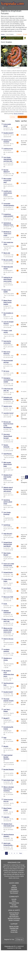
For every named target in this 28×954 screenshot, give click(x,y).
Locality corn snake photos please (8, 193)
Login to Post (22, 117)
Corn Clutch (7, 588)
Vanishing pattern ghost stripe (8, 501)
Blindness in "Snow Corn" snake (7, 233)
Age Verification (14, 916)
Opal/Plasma (8, 454)
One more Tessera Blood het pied (8, 436)
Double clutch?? (8, 133)
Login (25, 34)
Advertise (14, 887)
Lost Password (14, 891)
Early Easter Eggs (9, 780)
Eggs (5, 737)
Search (20, 34)
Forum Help (14, 932)
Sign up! (20, 939)
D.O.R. (5, 604)
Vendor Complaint (14, 920)
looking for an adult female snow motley (8, 279)
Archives (13, 117)
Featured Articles (14, 903)
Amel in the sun (8, 639)
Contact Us (14, 930)
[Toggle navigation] (3, 8)
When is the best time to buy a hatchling (9, 789)
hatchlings (7, 525)
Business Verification (14, 918)
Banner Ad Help (14, 926)
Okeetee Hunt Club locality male (8, 477)
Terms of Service (18, 113)
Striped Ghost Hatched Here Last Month (8, 544)
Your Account (14, 893)
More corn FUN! (8, 597)
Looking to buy (8, 148)
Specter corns (8, 406)
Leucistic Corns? (8, 413)
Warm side (7, 253)
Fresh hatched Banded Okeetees (8, 757)
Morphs (6, 746)
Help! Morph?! (8, 533)
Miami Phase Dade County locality (8, 302)
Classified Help (14, 928)
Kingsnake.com (9, 946)
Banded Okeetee (9, 769)
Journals (14, 899)
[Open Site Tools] (26, 477)
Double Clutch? (8, 692)
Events (14, 901)
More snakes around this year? (7, 180)
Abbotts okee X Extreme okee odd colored (8, 489)
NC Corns (6, 371)
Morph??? (6, 718)
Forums (14, 905)
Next (20, 853)
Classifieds (14, 889)
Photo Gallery (14, 906)
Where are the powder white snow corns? (8, 630)
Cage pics (6, 817)
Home (3, 34)
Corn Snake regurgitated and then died (8, 159)
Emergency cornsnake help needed (8, 380)
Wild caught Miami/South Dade (8, 464)
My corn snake (8, 260)
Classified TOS (14, 914)
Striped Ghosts (8, 572)
